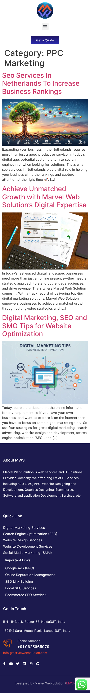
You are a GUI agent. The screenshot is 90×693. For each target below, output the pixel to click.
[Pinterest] (38, 663)
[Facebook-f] (4, 663)
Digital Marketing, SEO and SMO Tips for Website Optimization (44, 326)
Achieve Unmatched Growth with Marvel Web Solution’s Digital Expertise (44, 197)
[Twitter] (17, 663)
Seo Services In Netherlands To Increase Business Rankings (41, 83)
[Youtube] (11, 663)
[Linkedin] (24, 663)
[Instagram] (31, 663)
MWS (70, 683)
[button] (45, 26)
